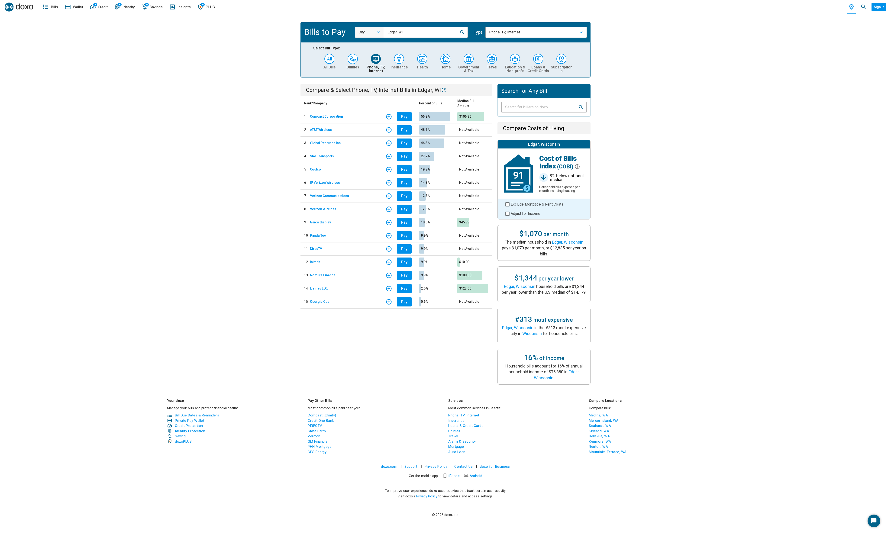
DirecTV (316, 249)
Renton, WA (598, 447)
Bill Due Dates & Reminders (197, 415)
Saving (180, 436)
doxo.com (389, 466)
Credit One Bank (321, 421)
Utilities (454, 431)
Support (410, 466)
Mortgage (456, 447)
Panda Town (319, 235)
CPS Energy (317, 452)
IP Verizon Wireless (325, 182)
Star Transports (322, 156)
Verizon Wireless (323, 209)
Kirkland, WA (599, 431)
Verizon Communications (329, 196)
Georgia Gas (319, 301)
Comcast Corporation (326, 116)
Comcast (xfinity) (322, 415)
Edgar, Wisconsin (567, 242)
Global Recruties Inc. (326, 143)
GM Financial (318, 441)
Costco (315, 169)
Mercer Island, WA (604, 421)
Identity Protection (190, 431)
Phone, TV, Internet (463, 415)
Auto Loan (456, 452)
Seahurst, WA (600, 426)
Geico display (320, 222)
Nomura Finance (322, 275)
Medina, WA (598, 415)
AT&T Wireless (321, 130)
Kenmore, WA (600, 441)
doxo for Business (495, 466)
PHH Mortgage (319, 447)
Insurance (456, 421)
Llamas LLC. (319, 288)
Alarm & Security (462, 441)
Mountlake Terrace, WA (608, 452)
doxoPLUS (183, 441)
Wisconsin (532, 333)
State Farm (317, 431)
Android (476, 476)
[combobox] (369, 32)
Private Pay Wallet (189, 421)
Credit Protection (189, 426)
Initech (315, 262)
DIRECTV (315, 426)
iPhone (454, 476)
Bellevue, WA (599, 436)
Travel (453, 436)
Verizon (314, 436)
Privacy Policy (436, 466)
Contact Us (463, 466)
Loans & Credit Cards (465, 426)
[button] (462, 32)
